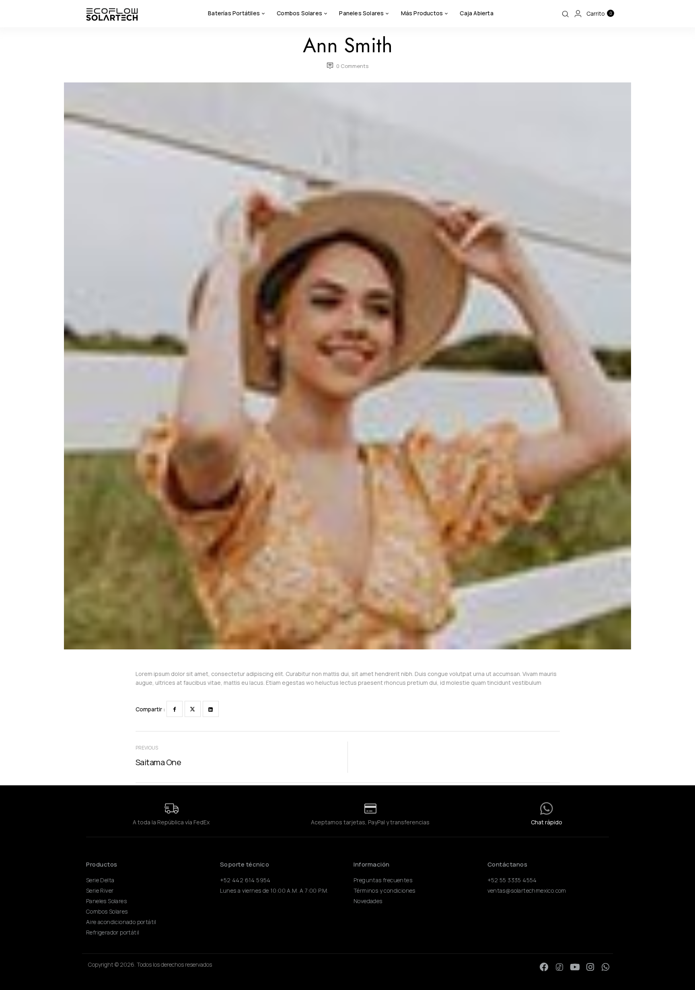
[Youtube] (574, 967)
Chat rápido (546, 822)
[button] (598, 13)
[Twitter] (193, 709)
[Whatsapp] (605, 967)
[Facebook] (175, 709)
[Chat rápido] (546, 808)
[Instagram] (590, 967)
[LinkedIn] (211, 709)
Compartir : (150, 709)
